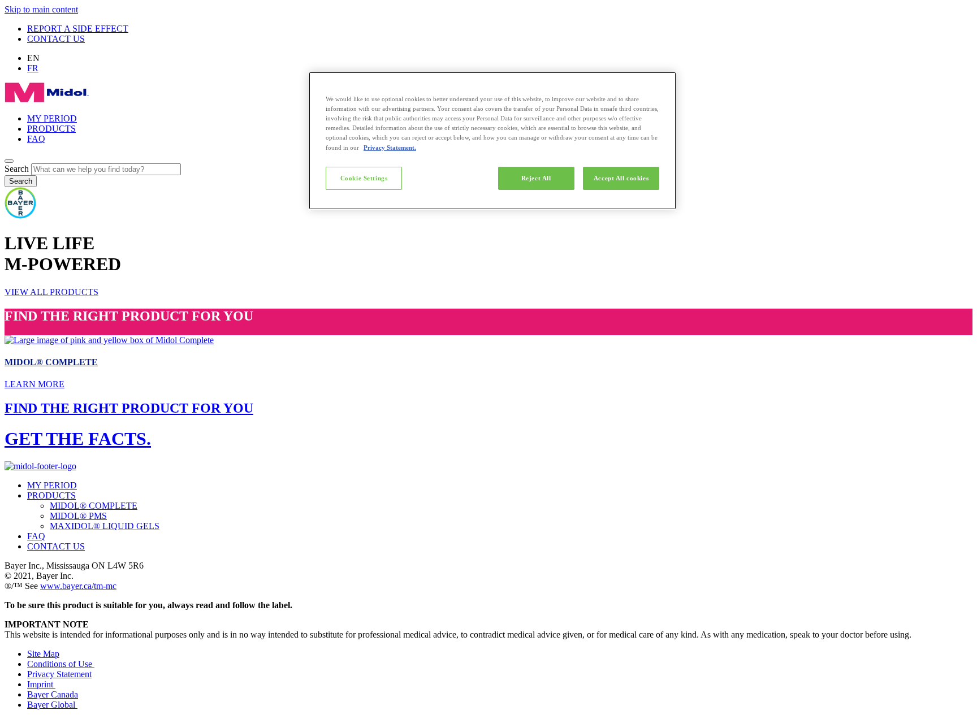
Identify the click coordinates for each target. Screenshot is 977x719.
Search (17, 169)
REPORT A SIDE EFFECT (77, 28)
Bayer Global (52, 704)
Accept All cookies (621, 178)
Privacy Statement (59, 674)
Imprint (41, 684)
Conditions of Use (60, 664)
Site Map (43, 654)
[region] (492, 141)
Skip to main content (41, 9)
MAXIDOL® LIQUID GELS (104, 526)
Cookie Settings (364, 178)
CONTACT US (56, 39)
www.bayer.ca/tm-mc (78, 586)
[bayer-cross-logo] (20, 215)
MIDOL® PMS (78, 516)
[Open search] (9, 161)
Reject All (536, 178)
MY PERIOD (52, 118)
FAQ (36, 139)
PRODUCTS (51, 128)
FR (32, 68)
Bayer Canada (52, 694)
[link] (488, 362)
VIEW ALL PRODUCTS (51, 292)
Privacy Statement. (390, 147)
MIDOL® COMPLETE (93, 505)
